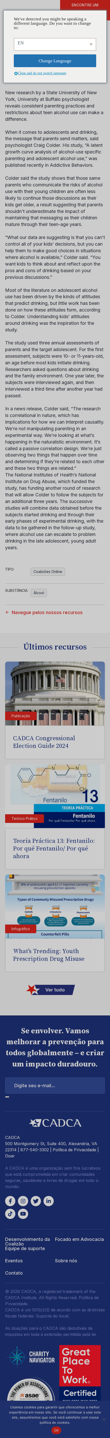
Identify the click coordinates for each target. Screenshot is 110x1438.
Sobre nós (66, 1260)
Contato (14, 1273)
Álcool (39, 593)
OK (56, 1430)
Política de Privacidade (74, 1149)
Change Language (55, 60)
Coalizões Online (48, 571)
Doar (10, 1155)
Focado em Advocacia (79, 1239)
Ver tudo (55, 989)
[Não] (103, 1419)
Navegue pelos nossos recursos (47, 612)
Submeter (7, 1097)
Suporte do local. (52, 1316)
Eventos (14, 1260)
